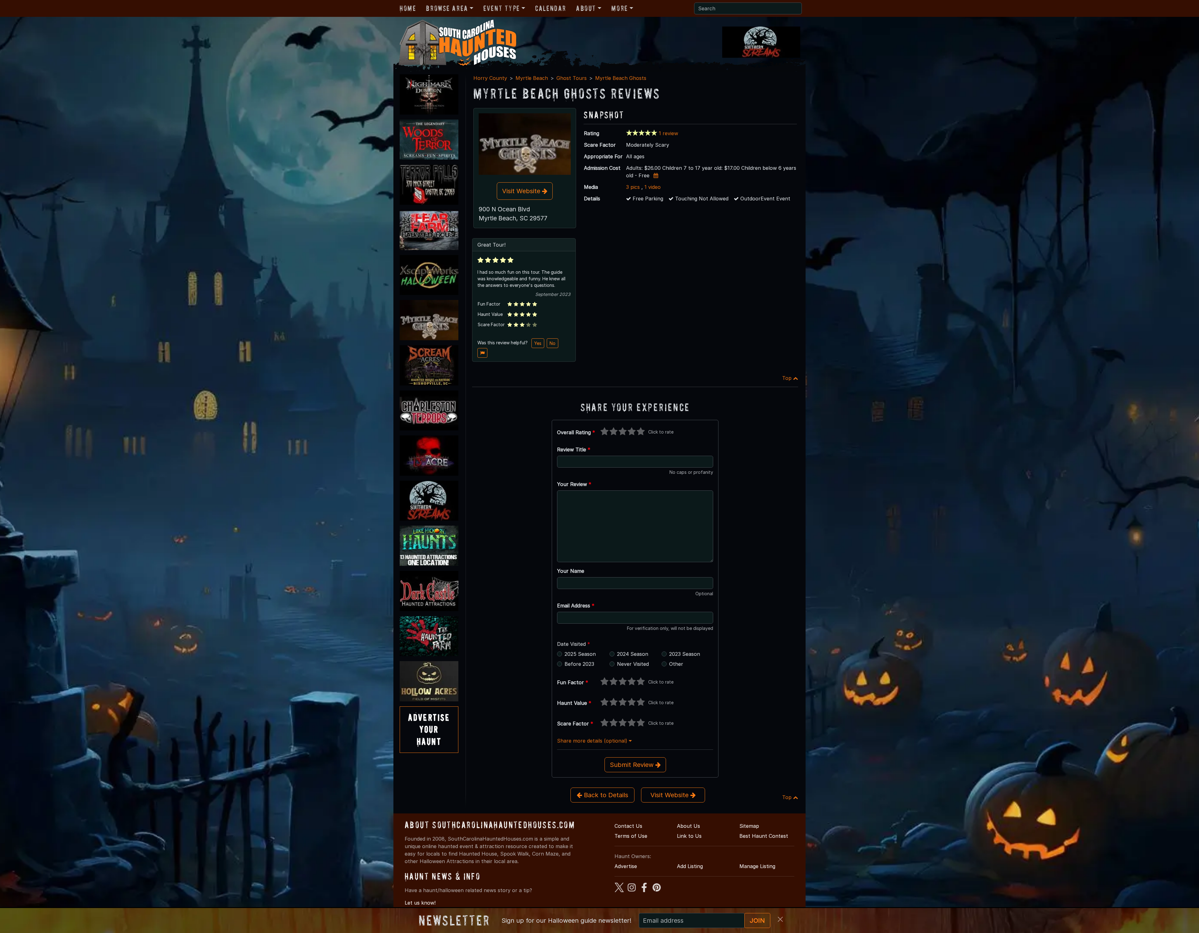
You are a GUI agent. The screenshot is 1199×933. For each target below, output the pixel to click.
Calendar (550, 8)
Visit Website (522, 191)
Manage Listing (757, 866)
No (552, 343)
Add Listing (690, 866)
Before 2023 (579, 664)
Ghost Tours (571, 78)
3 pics (633, 187)
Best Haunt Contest (763, 836)
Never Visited (633, 664)
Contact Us (628, 826)
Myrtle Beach (532, 78)
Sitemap (749, 826)
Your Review (574, 484)
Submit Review (632, 764)
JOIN (757, 920)
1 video (652, 187)
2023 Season (684, 654)
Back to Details (605, 795)
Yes (537, 343)
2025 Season (580, 654)
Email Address (576, 605)
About (586, 8)
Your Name (570, 571)
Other (676, 664)
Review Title (573, 449)
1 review (668, 133)
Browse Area (447, 8)
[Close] (780, 919)
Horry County (490, 78)
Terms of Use (630, 836)
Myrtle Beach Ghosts (620, 78)
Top (787, 378)
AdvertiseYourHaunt (429, 729)
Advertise (625, 866)
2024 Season (632, 654)
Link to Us (689, 836)
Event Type (501, 8)
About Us (688, 826)
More (619, 8)
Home (408, 8)
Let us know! (420, 903)
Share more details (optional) (593, 741)
